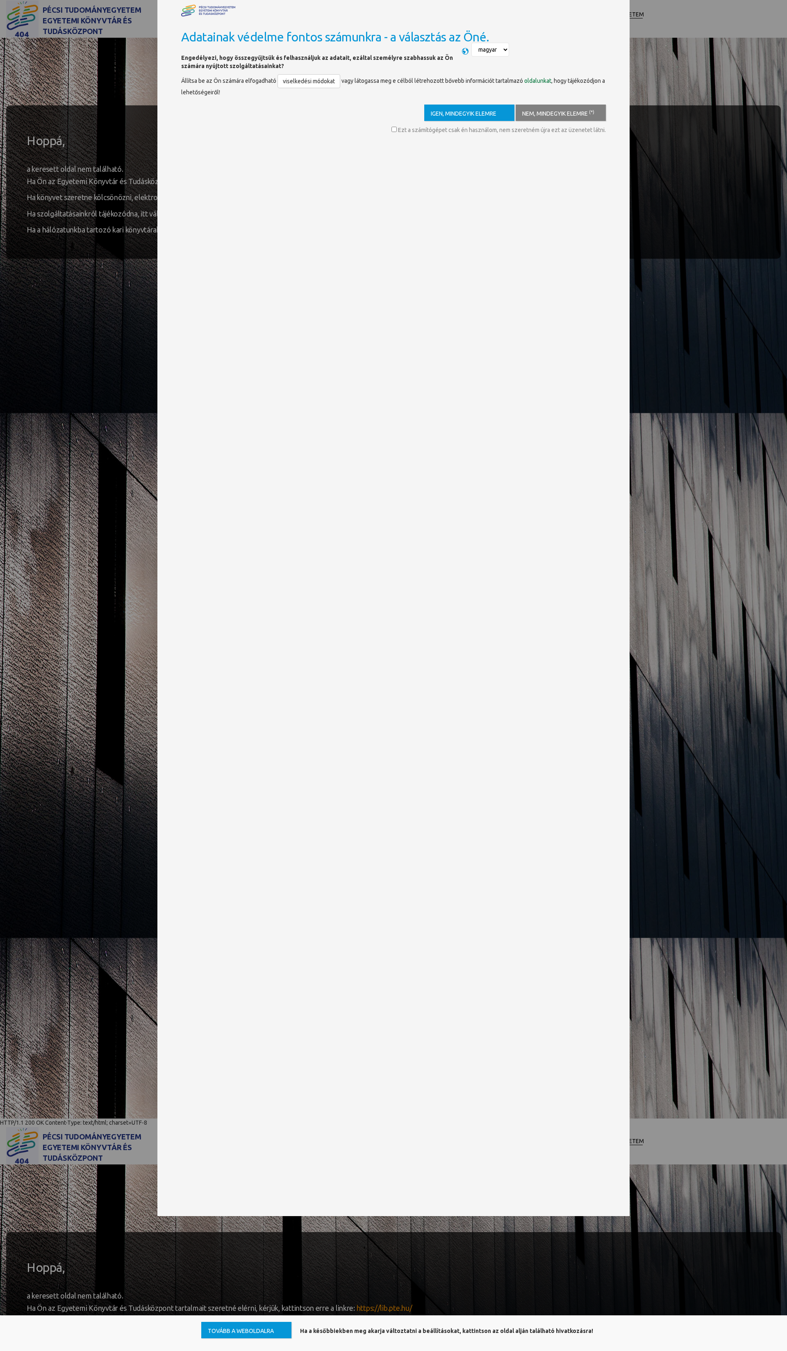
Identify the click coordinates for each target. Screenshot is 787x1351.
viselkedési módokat (309, 81)
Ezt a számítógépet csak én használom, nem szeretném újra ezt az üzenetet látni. (501, 130)
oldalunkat (537, 80)
